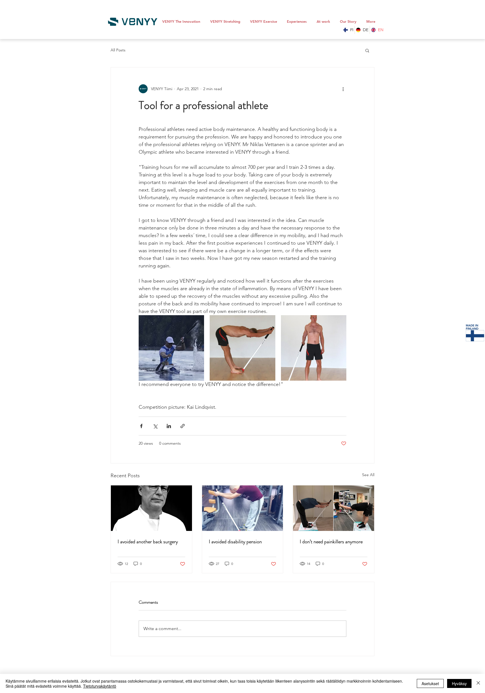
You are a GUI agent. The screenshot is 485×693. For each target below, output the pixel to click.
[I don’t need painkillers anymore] (333, 508)
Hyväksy (459, 683)
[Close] (478, 683)
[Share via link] (182, 426)
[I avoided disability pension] (242, 508)
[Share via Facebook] (141, 426)
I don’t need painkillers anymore (331, 541)
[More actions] (343, 88)
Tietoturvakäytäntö (99, 686)
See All (368, 474)
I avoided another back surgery (148, 541)
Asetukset (430, 683)
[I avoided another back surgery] (151, 508)
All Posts (118, 50)
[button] (367, 50)
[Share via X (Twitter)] (155, 426)
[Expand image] (171, 348)
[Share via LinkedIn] (168, 426)
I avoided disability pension (235, 541)
